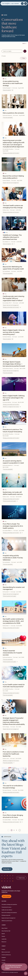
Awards (3, 933)
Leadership (4, 939)
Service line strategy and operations (9, 912)
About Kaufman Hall (6, 930)
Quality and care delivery (7, 909)
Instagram (4, 957)
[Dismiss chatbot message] (25, 967)
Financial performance (6, 907)
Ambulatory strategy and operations (9, 904)
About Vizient (4, 928)
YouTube (3, 962)
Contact (3, 949)
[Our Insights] (6, 4)
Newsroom (4, 941)
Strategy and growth (6, 915)
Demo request (6, 896)
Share (24, 43)
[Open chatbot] (25, 973)
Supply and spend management (8, 918)
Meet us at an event (6, 952)
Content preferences (6, 954)
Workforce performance (7, 920)
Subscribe (6, 869)
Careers (3, 936)
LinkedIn (3, 960)
